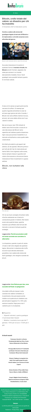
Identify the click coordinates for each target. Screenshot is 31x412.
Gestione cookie (27, 410)
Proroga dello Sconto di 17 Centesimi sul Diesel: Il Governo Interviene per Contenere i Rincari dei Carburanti (19, 351)
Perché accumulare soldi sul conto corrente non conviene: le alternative (14, 236)
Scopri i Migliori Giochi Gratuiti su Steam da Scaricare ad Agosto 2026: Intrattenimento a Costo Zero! (19, 379)
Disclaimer (23, 409)
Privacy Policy (15, 409)
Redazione (8, 409)
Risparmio (7, 313)
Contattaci (26, 399)
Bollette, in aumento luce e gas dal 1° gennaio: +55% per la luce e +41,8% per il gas (15, 322)
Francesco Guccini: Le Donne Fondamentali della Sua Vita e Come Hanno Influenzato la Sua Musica (18, 341)
